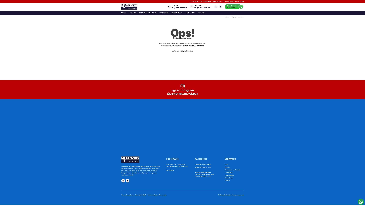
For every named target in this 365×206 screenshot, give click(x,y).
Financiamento (176, 12)
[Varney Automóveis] (129, 7)
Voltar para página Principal (182, 51)
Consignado (163, 12)
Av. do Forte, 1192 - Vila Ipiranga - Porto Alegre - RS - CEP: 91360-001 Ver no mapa (177, 167)
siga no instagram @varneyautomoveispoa (182, 91)
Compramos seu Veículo (147, 12)
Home (227, 17)
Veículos (132, 12)
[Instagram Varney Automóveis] (216, 6)
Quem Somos (190, 12)
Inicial (123, 12)
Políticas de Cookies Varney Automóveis (231, 195)
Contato (201, 12)
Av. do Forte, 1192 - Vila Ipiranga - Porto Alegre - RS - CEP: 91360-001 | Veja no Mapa (217, 1)
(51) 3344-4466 (198, 46)
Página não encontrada (237, 17)
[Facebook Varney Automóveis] (220, 6)
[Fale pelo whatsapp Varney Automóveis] (234, 7)
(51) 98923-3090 (205, 167)
